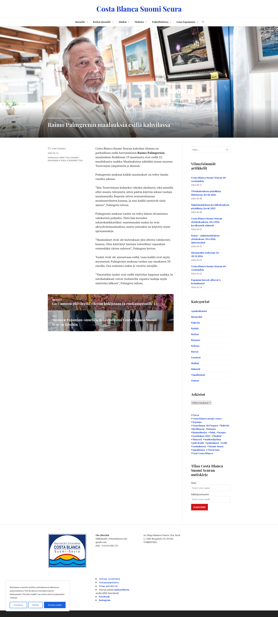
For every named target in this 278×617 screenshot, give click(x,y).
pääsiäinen (213, 442)
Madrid (217, 436)
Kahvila (69, 118)
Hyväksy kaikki (55, 605)
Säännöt (195, 369)
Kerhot (195, 334)
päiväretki (198, 442)
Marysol (197, 439)
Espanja (197, 422)
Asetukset (18, 605)
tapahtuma (199, 449)
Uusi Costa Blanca (203, 453)
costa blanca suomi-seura (207, 418)
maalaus (53, 157)
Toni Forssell (58, 148)
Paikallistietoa (160, 21)
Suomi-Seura (216, 446)
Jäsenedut (196, 316)
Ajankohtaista (56, 118)
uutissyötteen (121, 589)
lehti (212, 432)
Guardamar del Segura (205, 425)
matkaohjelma (213, 439)
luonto (222, 432)
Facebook (104, 596)
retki (224, 442)
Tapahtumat (198, 374)
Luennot (196, 357)
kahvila (225, 425)
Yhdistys (139, 21)
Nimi (193, 482)
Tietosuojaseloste (109, 582)
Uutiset (78, 118)
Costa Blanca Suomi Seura (139, 8)
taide (63, 160)
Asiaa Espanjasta (185, 21)
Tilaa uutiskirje (108, 586)
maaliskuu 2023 (201, 436)
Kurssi (194, 351)
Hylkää (35, 605)
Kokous (195, 345)
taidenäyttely (75, 160)
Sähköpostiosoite (200, 494)
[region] (38, 596)
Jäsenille (80, 21)
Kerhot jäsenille (102, 21)
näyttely (65, 157)
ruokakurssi (199, 446)
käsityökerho (200, 432)
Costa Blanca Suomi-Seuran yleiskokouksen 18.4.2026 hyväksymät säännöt (206, 222)
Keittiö (195, 328)
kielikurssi (198, 429)
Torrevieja (214, 449)
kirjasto (211, 429)
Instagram (104, 600)
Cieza (196, 415)
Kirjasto (195, 340)
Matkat (123, 21)
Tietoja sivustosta (109, 579)
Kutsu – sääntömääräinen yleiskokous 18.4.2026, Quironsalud (205, 239)
